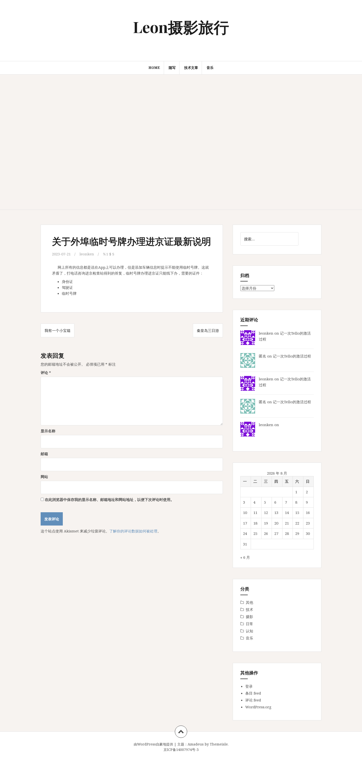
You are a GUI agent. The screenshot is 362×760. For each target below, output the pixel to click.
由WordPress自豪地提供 (153, 744)
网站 (44, 476)
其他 (249, 602)
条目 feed (253, 693)
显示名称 (48, 430)
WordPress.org (258, 706)
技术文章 (191, 67)
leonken (87, 253)
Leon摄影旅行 (181, 26)
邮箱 (44, 453)
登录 (249, 686)
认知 (249, 630)
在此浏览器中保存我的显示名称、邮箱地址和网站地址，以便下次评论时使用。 (109, 499)
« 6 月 (245, 557)
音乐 (210, 67)
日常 (249, 623)
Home (154, 67)
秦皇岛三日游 (208, 330)
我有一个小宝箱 (57, 330)
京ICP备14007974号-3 (181, 749)
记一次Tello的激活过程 (292, 356)
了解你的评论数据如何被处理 (133, 530)
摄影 (249, 616)
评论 (46, 372)
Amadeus (196, 744)
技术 (249, 609)
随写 (172, 67)
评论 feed (253, 700)
